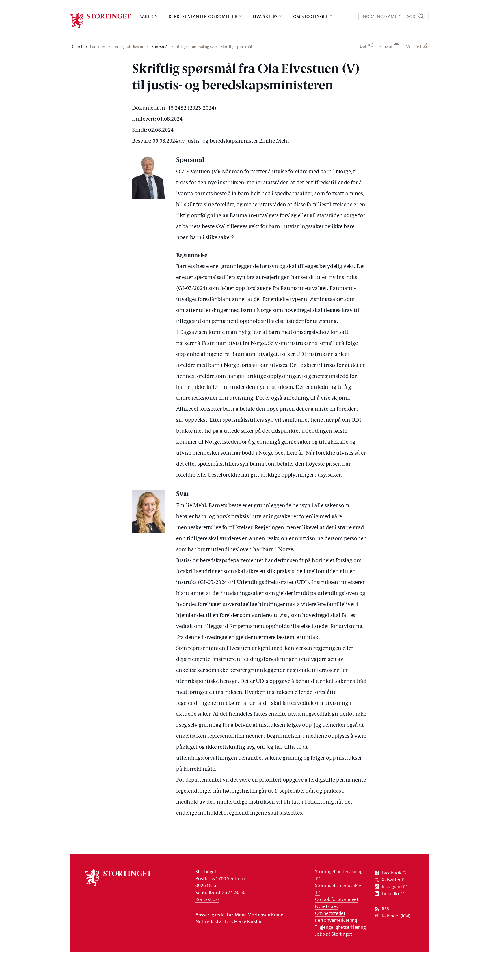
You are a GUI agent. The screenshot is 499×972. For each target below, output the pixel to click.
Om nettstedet (330, 913)
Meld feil (413, 46)
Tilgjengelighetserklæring (340, 927)
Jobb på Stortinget (333, 934)
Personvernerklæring (336, 920)
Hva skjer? (265, 16)
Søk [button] (411, 16)
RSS (385, 908)
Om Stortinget (310, 16)
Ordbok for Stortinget (336, 899)
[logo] (100, 21)
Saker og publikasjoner (128, 46)
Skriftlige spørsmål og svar (194, 46)
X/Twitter (391, 879)
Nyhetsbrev (326, 906)
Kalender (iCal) (396, 915)
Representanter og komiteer (203, 16)
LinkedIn (390, 893)
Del (363, 46)
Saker (146, 16)
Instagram (392, 886)
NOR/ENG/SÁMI (379, 16)
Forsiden (97, 46)
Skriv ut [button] (385, 46)
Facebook (391, 872)
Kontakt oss (207, 899)
